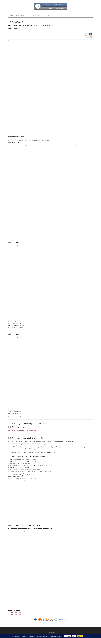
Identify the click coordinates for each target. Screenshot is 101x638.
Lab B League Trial (16, 612)
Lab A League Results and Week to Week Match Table (22, 430)
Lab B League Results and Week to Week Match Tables (22, 434)
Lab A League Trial (16, 614)
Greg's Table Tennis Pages (50, 6)
